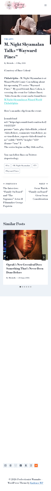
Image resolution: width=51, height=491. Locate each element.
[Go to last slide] (7, 257)
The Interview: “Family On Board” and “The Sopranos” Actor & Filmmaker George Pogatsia (13, 195)
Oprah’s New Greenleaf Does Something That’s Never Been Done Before (24, 268)
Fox (7, 165)
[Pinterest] (20, 465)
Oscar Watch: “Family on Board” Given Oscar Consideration (38, 192)
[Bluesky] (15, 465)
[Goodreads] (31, 465)
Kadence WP (36, 483)
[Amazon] (26, 465)
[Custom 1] (36, 465)
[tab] (20, 286)
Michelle (10, 63)
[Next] (44, 257)
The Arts (8, 39)
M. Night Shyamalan (21, 165)
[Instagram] (5, 465)
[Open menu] (45, 5)
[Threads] (10, 465)
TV (35, 165)
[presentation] (25, 245)
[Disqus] (25, 338)
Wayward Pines (12, 171)
